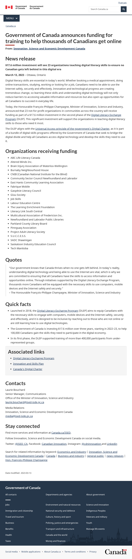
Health (8, 535)
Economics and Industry (71, 452)
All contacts (11, 494)
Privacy (92, 551)
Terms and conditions (75, 551)
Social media (11, 551)
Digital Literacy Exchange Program (57, 310)
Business (9, 522)
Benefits (9, 528)
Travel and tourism (14, 516)
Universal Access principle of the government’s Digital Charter (72, 128)
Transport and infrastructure (60, 528)
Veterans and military (96, 516)
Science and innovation (97, 504)
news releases (115, 456)
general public (95, 456)
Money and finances (55, 541)
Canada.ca (11, 26)
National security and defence (60, 510)
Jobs (7, 504)
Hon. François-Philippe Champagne (26, 460)
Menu (10, 18)
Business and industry (71, 456)
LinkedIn (112, 444)
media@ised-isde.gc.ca (19, 416)
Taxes (8, 541)
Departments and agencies (59, 494)
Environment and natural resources (63, 504)
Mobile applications (30, 551)
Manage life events (95, 528)
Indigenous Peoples (96, 510)
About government (95, 494)
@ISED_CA (21, 444)
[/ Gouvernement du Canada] (24, 8)
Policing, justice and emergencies (62, 522)
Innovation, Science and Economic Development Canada (49, 48)
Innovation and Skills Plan (28, 363)
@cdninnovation (92, 444)
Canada (50, 456)
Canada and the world (56, 535)
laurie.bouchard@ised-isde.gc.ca (24, 402)
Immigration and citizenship (19, 510)
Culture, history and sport (58, 516)
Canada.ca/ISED (61, 432)
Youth (89, 522)
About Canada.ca (52, 551)
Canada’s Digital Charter (27, 369)
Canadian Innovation (54, 444)
